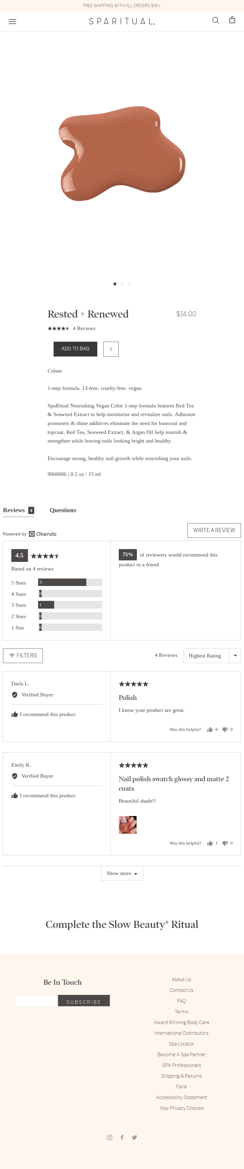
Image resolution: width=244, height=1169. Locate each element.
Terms (181, 1012)
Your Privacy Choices (181, 1108)
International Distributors (181, 1033)
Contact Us (181, 990)
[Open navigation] (12, 21)
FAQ (181, 1001)
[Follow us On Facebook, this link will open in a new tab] (122, 1137)
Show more (119, 873)
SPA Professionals (181, 1065)
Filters (26, 655)
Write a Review (214, 530)
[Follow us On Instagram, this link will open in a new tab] (109, 1137)
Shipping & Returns (181, 1076)
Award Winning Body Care (181, 1022)
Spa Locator (181, 1044)
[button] (232, 20)
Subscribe (83, 1002)
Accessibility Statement (181, 1097)
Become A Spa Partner (181, 1054)
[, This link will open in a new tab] (30, 533)
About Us (181, 979)
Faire (181, 1087)
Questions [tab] (63, 510)
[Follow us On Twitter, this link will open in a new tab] (134, 1137)
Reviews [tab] (17, 510)
